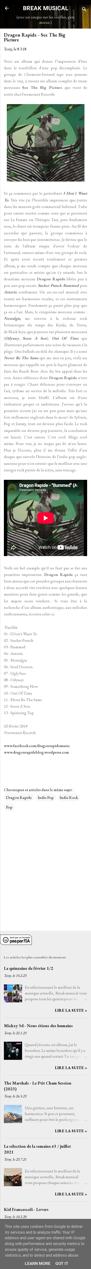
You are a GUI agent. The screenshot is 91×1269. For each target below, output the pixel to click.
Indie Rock (69, 797)
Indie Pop (46, 797)
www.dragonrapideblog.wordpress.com (36, 752)
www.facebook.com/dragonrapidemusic (37, 745)
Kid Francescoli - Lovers (26, 1209)
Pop (9, 807)
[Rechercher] (84, 9)
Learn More (37, 1263)
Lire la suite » (71, 1010)
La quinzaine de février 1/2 (28, 968)
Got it (61, 1263)
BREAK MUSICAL (45, 8)
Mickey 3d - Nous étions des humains (38, 1025)
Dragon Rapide (19, 797)
